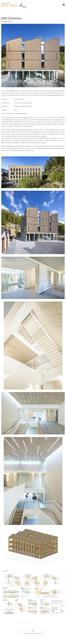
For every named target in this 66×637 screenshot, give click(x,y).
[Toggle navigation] (64, 5)
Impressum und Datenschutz (32, 633)
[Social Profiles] (33, 630)
